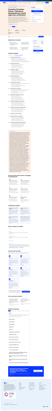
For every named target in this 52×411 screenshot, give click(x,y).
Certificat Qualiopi (21, 388)
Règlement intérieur (41, 387)
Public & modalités (25, 36)
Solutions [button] (15, 2)
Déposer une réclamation (42, 388)
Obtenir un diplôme (31, 382)
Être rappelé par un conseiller (37, 13)
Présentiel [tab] (14, 26)
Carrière (20, 386)
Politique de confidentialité (12, 404)
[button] (27, 2)
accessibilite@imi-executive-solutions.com (14, 247)
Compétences (20, 36)
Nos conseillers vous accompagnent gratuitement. (29, 0)
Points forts (16, 36)
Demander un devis (36, 11)
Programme (12, 36)
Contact (20, 389)
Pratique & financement (14, 310)
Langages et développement (14, 5)
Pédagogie (19, 310)
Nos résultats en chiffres (22, 387)
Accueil (9, 5)
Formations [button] (11, 2)
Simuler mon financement (34, 21)
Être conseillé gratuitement (26, 291)
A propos (20, 382)
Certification (23, 310)
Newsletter (40, 382)
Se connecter (42, 2)
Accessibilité (27, 310)
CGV (16, 404)
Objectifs (9, 36)
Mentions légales (6, 404)
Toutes (9, 310)
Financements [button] (20, 2)
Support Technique (41, 389)
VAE (29, 387)
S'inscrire (47, 2)
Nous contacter (38, 2)
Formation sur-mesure (32, 388)
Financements (31, 389)
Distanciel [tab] (17, 26)
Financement (29, 36)
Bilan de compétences (32, 386)
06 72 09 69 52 (21, 247)
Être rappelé (38, 52)
